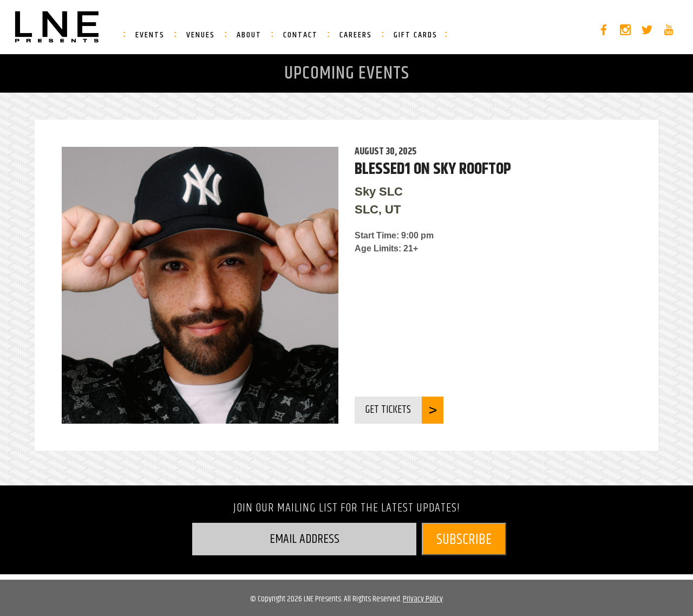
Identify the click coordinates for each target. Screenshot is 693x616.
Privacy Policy (423, 599)
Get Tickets (388, 409)
